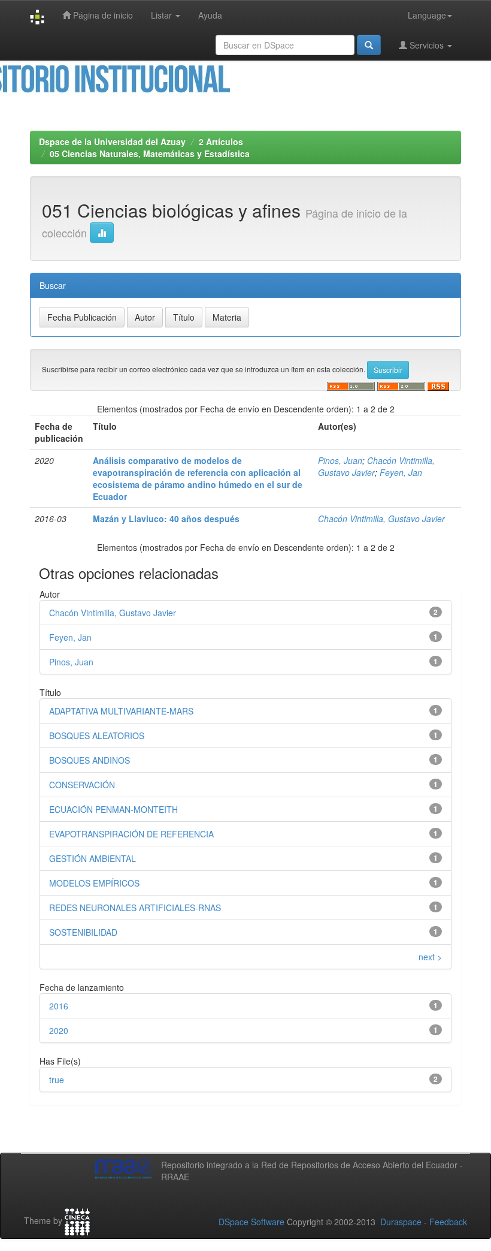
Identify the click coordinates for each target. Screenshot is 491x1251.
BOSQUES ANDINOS (89, 760)
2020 (58, 1030)
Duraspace (401, 1222)
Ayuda (210, 15)
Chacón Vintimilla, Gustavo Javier (381, 518)
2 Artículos (221, 141)
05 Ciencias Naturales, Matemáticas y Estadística (150, 153)
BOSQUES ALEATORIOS (96, 735)
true (56, 1080)
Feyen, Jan (401, 472)
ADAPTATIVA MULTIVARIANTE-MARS (121, 711)
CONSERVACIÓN (82, 785)
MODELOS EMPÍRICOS (94, 883)
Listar (162, 15)
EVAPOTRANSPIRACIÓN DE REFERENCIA (131, 834)
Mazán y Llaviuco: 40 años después (166, 518)
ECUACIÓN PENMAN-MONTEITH (113, 809)
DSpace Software (251, 1222)
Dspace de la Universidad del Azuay (112, 141)
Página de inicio (102, 15)
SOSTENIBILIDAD (83, 932)
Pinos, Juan (340, 460)
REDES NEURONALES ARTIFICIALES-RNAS (135, 908)
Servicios (426, 45)
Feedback (448, 1222)
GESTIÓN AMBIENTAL (92, 858)
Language (427, 15)
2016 (58, 1006)
